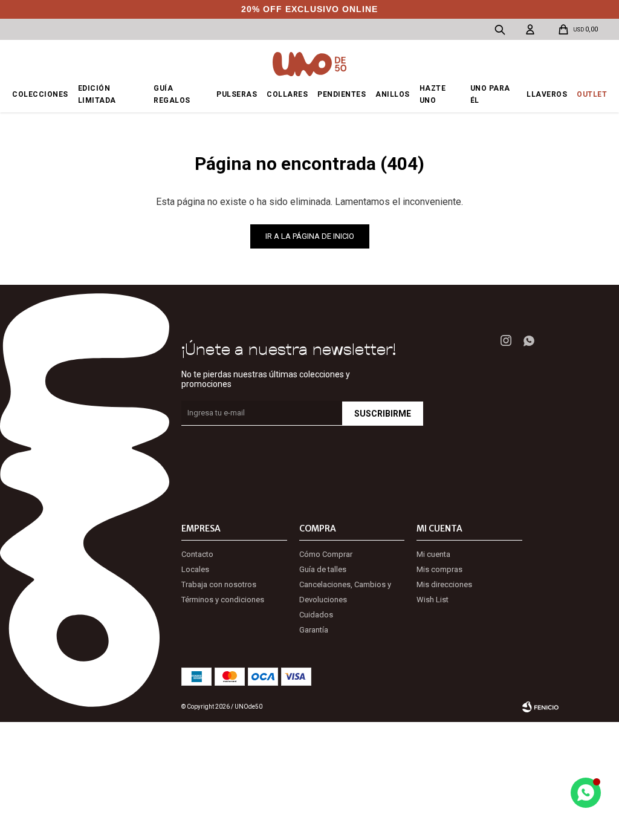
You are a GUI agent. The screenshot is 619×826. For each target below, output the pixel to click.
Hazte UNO (433, 94)
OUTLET (592, 94)
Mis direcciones (444, 584)
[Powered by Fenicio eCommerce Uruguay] (540, 707)
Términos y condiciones (222, 599)
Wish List (432, 599)
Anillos (392, 94)
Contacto (197, 554)
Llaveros (547, 94)
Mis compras (439, 569)
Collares (287, 94)
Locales (195, 569)
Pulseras (236, 94)
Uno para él (490, 94)
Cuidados (316, 614)
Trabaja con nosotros (218, 584)
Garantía (313, 629)
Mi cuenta (433, 554)
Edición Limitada (97, 94)
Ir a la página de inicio (309, 236)
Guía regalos (172, 94)
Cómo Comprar (325, 554)
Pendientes (341, 94)
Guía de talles (322, 569)
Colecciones (40, 94)
